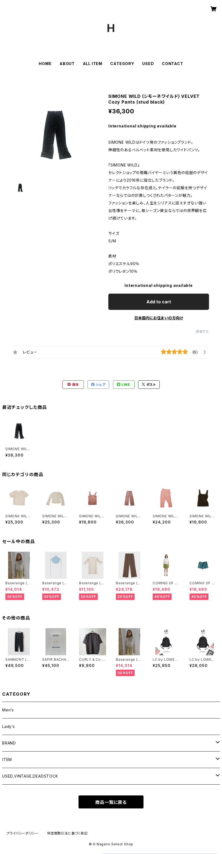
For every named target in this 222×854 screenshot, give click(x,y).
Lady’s (8, 726)
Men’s (8, 710)
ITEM (7, 759)
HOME (45, 63)
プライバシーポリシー (22, 833)
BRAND (9, 743)
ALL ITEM (92, 63)
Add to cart (158, 301)
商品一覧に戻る (111, 802)
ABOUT (67, 63)
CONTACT (172, 63)
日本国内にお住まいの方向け (158, 318)
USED (148, 63)
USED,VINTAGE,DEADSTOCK (30, 776)
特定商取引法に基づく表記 (67, 833)
